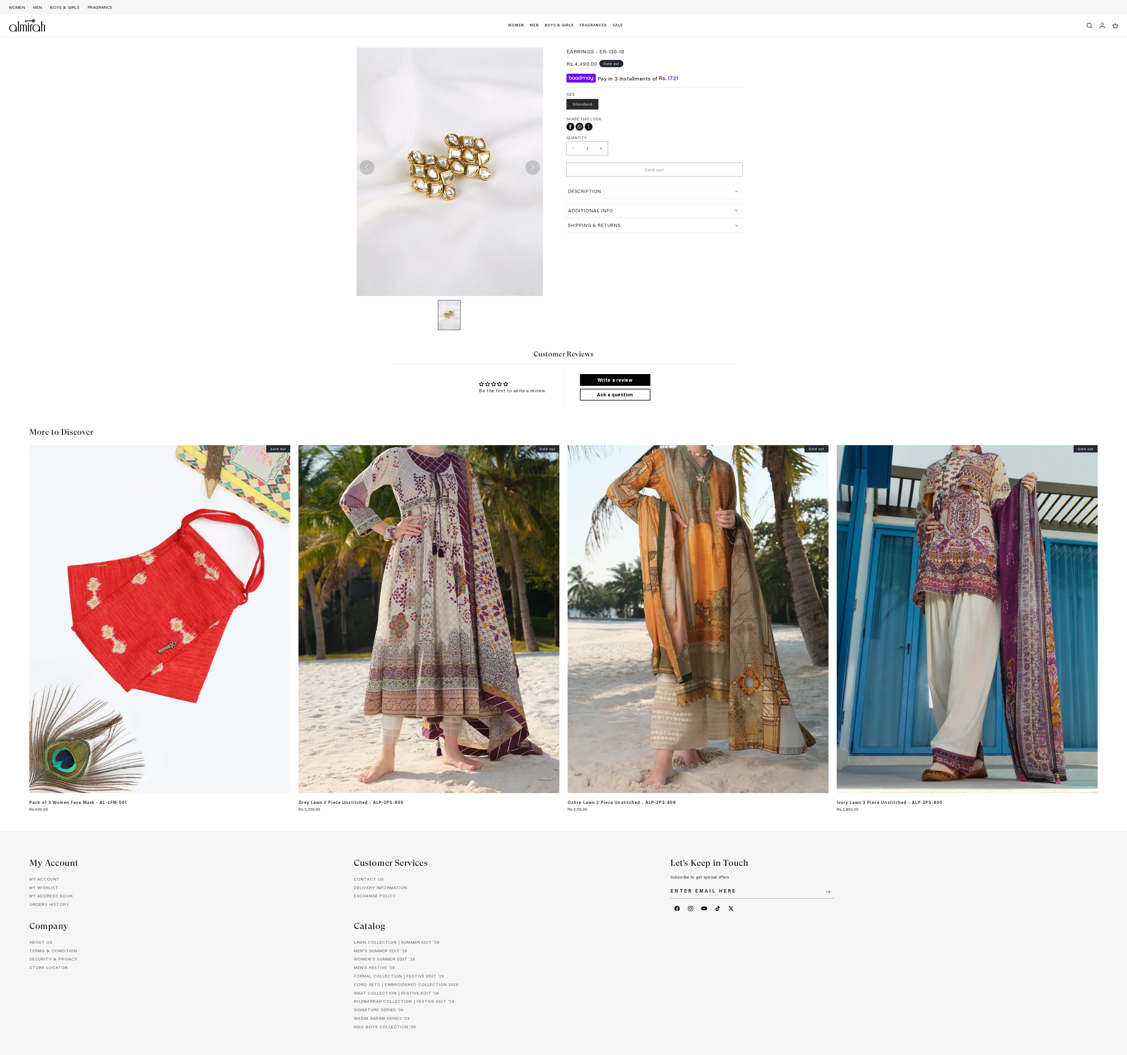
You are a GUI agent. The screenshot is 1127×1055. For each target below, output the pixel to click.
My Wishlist (43, 887)
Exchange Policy (375, 896)
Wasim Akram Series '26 (382, 1018)
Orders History (49, 904)
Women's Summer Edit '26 (384, 959)
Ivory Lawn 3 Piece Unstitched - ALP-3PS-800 (889, 802)
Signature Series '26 (379, 1010)
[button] (516, 25)
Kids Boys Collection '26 (385, 1026)
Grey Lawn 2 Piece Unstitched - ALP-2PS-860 (351, 802)
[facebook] (570, 127)
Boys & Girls (65, 7)
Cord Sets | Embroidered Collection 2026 (406, 984)
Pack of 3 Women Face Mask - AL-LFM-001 (78, 802)
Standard (585, 105)
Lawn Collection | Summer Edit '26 (397, 942)
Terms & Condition (53, 950)
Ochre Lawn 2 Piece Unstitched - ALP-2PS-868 (622, 802)
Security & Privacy (53, 959)
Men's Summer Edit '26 (381, 950)
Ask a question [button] (615, 394)
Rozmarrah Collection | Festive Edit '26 (404, 1001)
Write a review (615, 380)
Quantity (576, 137)
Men (37, 7)
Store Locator (48, 967)
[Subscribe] (827, 892)
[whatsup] (579, 127)
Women (17, 7)
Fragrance (100, 7)
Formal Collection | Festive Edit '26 (399, 976)
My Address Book (51, 896)
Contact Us (369, 879)
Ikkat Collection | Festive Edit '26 (396, 993)
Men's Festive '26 (374, 967)
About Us (41, 942)
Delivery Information (380, 887)
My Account (44, 879)
